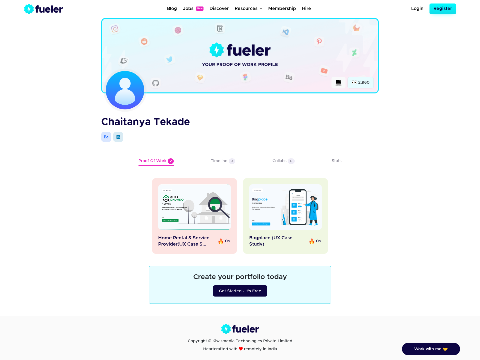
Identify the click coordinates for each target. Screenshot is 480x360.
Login (417, 8)
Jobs (192, 8)
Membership (282, 8)
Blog (172, 8)
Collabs (282, 161)
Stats (337, 161)
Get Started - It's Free (240, 291)
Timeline (222, 161)
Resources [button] (247, 8)
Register (443, 8)
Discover (219, 8)
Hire (306, 8)
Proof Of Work (155, 161)
